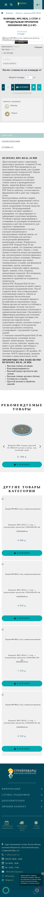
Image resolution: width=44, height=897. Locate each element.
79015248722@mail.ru (14, 872)
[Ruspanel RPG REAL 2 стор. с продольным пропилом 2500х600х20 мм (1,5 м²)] (22, 39)
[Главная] (2, 13)
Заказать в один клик (23, 93)
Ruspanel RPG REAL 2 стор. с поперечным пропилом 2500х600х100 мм (22, 657)
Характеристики (11, 141)
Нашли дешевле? (9, 63)
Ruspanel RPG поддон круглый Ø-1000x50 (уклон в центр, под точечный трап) (22, 448)
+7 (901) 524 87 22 (12, 855)
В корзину (23, 87)
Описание (7, 135)
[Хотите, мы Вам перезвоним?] (5, 890)
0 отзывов (20, 34)
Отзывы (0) (7, 147)
